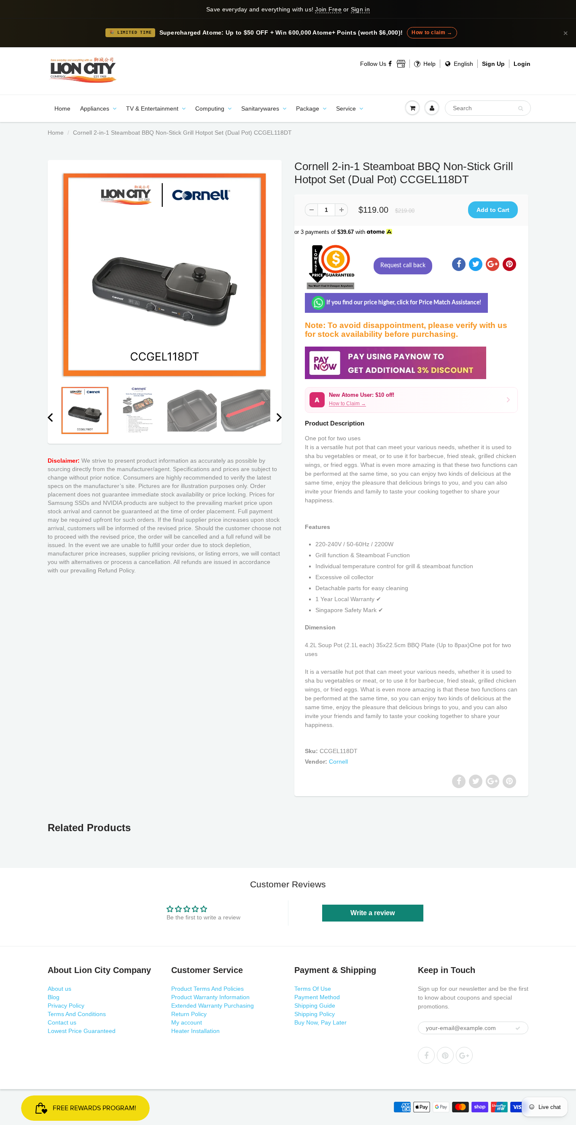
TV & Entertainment (152, 108)
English (462, 63)
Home (62, 108)
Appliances (94, 108)
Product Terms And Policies (207, 988)
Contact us (62, 1022)
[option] (164, 275)
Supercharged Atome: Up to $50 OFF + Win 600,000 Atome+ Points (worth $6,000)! (281, 33)
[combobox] (488, 108)
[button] (411, 400)
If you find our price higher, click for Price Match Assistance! (403, 303)
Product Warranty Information (210, 997)
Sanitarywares (260, 108)
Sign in (360, 9)
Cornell (338, 761)
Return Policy (189, 1014)
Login (522, 63)
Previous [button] (50, 417)
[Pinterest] (445, 1055)
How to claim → (432, 32)
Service (346, 108)
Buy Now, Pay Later (320, 1022)
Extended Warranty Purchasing (212, 1005)
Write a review (372, 912)
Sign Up (493, 63)
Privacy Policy (66, 1005)
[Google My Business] (401, 64)
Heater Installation (195, 1030)
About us (59, 988)
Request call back (402, 265)
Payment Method (317, 997)
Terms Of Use (312, 988)
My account (186, 1022)
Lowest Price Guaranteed (82, 1030)
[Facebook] (390, 64)
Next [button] (279, 417)
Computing (209, 108)
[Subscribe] (518, 1028)
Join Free (328, 9)
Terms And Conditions (77, 1014)
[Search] (520, 108)
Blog (53, 997)
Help (429, 63)
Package (307, 108)
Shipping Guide (314, 1005)
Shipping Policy (314, 1014)
